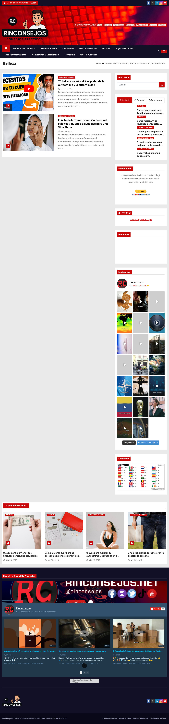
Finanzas (152, 25)
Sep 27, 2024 (67, 131)
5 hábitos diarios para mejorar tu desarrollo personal (149, 145)
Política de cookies (158, 718)
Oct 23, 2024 (67, 89)
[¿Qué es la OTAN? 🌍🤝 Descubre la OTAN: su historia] (124, 386)
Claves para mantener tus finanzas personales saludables (150, 113)
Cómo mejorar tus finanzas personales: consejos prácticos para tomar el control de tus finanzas (62, 557)
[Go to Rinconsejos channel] (9, 610)
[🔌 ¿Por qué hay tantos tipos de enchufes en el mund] (124, 344)
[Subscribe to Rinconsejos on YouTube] (157, 608)
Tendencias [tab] (156, 100)
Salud (99, 25)
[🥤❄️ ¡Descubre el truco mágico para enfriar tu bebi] (124, 301)
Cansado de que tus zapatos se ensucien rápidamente (82, 651)
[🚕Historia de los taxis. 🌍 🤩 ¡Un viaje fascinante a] (140, 365)
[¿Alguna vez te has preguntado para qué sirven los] (140, 386)
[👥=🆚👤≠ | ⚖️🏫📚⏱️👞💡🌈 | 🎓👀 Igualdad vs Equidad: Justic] (140, 344)
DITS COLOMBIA (62, 718)
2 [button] (84, 673)
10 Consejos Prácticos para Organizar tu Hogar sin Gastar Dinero (138, 651)
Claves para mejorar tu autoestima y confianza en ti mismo (150, 134)
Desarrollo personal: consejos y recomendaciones (148, 156)
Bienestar (107, 25)
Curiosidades (118, 25)
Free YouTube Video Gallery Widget (83, 681)
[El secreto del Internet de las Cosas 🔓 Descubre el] (157, 386)
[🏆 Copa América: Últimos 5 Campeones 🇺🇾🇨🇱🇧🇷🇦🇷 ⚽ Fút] (140, 407)
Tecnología (69, 55)
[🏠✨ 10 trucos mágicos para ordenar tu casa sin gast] (140, 301)
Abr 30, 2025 (11, 560)
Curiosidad (130, 25)
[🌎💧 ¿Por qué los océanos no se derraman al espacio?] (157, 365)
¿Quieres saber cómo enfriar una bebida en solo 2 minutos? (30, 651)
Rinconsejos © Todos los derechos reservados (21, 718)
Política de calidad (140, 718)
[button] (159, 51)
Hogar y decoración (125, 48)
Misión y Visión (125, 718)
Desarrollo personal (88, 48)
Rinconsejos (23, 608)
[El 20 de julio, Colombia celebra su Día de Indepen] (124, 407)
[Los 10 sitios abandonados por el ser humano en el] (157, 344)
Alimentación (142, 25)
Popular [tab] (140, 100)
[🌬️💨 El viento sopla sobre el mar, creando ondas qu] (140, 323)
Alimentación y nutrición (24, 48)
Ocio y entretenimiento (15, 55)
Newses (49, 718)
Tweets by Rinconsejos (141, 219)
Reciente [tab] (125, 100)
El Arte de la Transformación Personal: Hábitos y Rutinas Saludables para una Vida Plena (83, 124)
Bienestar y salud (49, 48)
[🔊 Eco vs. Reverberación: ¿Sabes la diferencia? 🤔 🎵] (157, 323)
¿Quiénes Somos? (109, 718)
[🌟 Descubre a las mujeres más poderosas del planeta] (157, 407)
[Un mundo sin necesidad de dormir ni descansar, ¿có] (124, 365)
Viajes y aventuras (88, 55)
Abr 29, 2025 (94, 560)
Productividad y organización (45, 55)
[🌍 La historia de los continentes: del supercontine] (124, 428)
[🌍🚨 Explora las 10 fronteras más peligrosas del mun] (124, 323)
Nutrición (161, 25)
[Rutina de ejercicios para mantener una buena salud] (140, 428)
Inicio (98, 63)
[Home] (6, 48)
